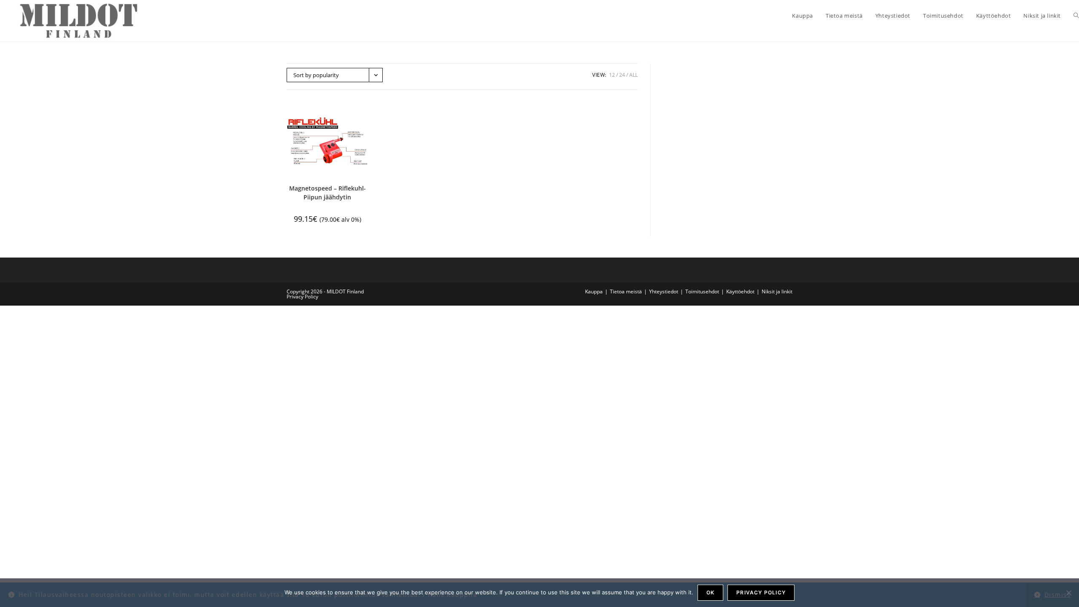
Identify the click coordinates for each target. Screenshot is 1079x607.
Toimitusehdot (702, 291)
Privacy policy (761, 592)
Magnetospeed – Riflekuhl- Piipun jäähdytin (327, 192)
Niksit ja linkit (777, 291)
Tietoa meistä (626, 291)
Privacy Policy (302, 296)
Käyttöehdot (740, 291)
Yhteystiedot (663, 291)
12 (612, 74)
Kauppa (594, 291)
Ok (710, 592)
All (633, 74)
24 (622, 74)
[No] (1068, 592)
